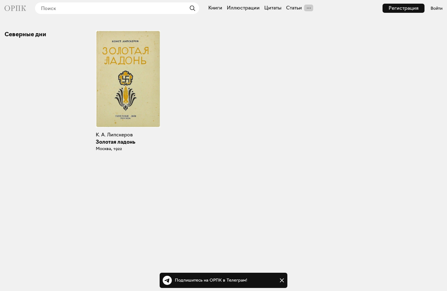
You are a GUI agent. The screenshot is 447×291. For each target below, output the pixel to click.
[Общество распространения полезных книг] (15, 8)
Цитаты (273, 7)
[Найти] (191, 8)
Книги (215, 7)
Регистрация (403, 8)
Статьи (294, 7)
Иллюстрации (243, 7)
